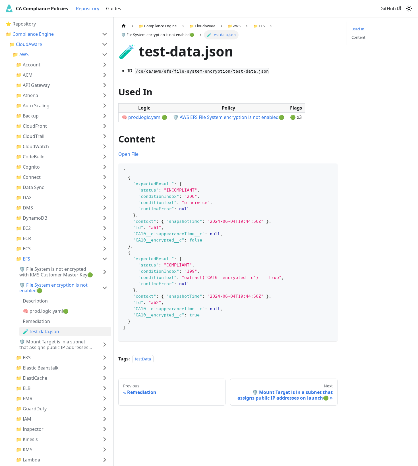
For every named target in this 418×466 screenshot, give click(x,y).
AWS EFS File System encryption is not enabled (229, 117)
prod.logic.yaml (145, 117)
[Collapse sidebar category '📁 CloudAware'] (104, 44)
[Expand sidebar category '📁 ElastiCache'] (104, 378)
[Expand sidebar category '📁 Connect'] (104, 177)
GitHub (388, 8)
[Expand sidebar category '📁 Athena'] (104, 95)
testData (143, 359)
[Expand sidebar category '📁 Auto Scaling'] (104, 105)
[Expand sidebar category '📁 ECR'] (104, 238)
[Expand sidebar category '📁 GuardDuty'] (104, 408)
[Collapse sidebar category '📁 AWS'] (104, 54)
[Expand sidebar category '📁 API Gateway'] (104, 85)
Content (358, 37)
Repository (87, 8)
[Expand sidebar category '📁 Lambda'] (104, 459)
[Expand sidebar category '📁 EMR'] (104, 398)
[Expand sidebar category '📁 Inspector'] (104, 429)
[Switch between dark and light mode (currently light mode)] (408, 8)
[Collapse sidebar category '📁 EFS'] (104, 258)
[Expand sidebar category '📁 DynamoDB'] (104, 217)
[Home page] (123, 26)
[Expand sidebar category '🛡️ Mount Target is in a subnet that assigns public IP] (104, 344)
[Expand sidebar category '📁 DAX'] (104, 197)
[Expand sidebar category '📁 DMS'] (104, 207)
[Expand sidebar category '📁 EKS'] (104, 357)
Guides (113, 8)
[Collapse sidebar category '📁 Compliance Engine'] (104, 34)
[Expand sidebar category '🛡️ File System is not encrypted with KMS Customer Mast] (104, 272)
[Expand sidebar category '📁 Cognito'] (104, 166)
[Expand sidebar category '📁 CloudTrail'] (104, 136)
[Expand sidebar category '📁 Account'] (104, 64)
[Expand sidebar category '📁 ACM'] (104, 74)
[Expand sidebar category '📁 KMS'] (104, 449)
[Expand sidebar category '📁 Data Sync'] (104, 187)
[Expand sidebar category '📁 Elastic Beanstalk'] (104, 367)
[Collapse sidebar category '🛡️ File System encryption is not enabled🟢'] (104, 287)
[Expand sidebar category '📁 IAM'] (104, 418)
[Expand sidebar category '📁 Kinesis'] (104, 439)
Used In (357, 29)
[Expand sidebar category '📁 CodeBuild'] (104, 156)
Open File (128, 154)
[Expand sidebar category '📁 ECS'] (104, 248)
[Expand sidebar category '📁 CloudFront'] (104, 126)
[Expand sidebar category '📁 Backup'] (104, 115)
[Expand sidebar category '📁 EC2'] (104, 228)
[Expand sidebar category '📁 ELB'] (104, 388)
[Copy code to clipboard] (330, 170)
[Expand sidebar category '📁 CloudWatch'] (104, 146)
